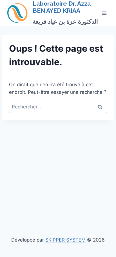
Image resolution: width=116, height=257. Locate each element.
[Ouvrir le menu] (104, 13)
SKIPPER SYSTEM (65, 240)
